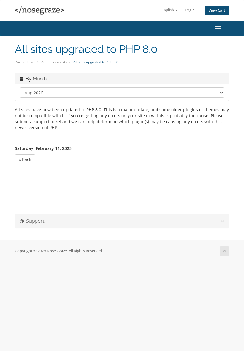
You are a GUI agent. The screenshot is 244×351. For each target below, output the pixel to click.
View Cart (217, 10)
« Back (25, 159)
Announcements (54, 62)
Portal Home (25, 62)
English (168, 9)
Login (190, 9)
